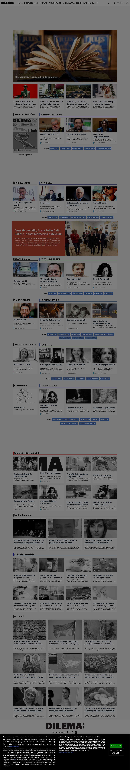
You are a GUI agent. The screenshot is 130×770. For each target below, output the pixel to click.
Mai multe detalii (14, 746)
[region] (65, 752)
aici (15, 759)
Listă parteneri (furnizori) (66, 752)
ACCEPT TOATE (116, 746)
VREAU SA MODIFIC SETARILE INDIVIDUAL (116, 752)
